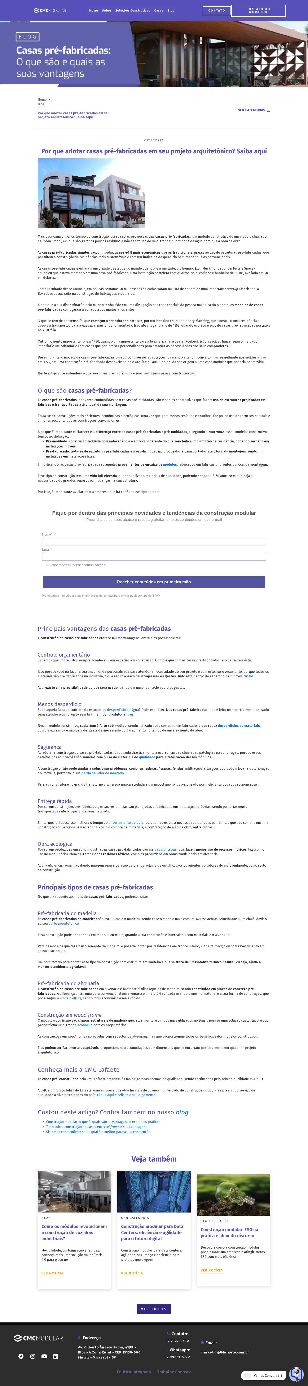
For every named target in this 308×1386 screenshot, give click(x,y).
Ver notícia (52, 1273)
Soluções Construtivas (132, 10)
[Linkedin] (55, 1356)
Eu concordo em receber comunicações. (76, 565)
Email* (47, 549)
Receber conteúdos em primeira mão (154, 582)
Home (93, 10)
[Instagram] (32, 1356)
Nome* (47, 534)
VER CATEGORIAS (252, 110)
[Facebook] (21, 1356)
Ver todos (154, 1309)
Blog (171, 10)
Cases (158, 10)
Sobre (106, 10)
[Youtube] (44, 1356)
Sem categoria (135, 1218)
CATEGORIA (154, 140)
